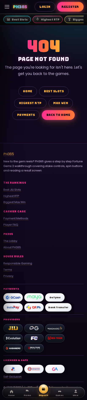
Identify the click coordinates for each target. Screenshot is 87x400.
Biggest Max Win (14, 202)
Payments (26, 115)
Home (27, 91)
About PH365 (12, 247)
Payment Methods (15, 218)
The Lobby (10, 241)
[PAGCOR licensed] (13, 369)
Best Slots (54, 91)
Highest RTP (30, 103)
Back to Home (58, 115)
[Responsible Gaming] (34, 369)
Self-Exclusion (12, 376)
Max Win (60, 103)
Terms (7, 270)
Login (44, 7)
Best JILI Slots (12, 190)
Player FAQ (10, 225)
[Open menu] (7, 7)
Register (70, 7)
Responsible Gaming (17, 263)
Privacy (8, 276)
